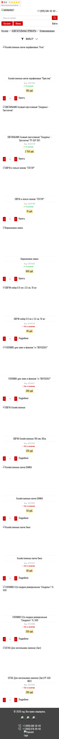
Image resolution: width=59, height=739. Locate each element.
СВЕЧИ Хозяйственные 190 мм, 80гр (29, 438)
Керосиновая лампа (29, 259)
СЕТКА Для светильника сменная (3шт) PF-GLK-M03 (29, 679)
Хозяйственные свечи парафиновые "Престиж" (29, 78)
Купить (22, 97)
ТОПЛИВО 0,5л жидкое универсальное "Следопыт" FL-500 (29, 618)
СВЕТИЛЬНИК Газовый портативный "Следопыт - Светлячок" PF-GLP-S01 (29, 138)
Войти (55, 23)
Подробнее (23, 338)
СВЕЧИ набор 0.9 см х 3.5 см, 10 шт (29, 318)
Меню (18, 23)
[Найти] (55, 18)
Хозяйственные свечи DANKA (29, 498)
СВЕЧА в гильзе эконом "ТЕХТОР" (29, 199)
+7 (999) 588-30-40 (46, 11)
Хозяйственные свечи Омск (29, 558)
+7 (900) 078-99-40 (31, 728)
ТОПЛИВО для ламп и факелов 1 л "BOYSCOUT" (29, 378)
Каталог (7, 23)
